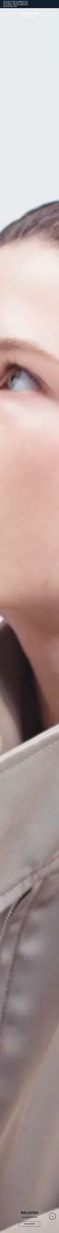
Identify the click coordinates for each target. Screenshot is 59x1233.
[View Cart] (54, 15)
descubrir (29, 1224)
